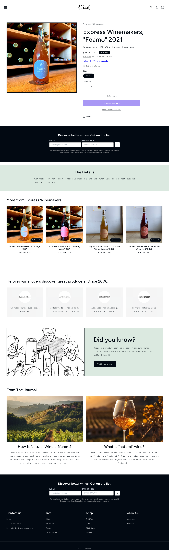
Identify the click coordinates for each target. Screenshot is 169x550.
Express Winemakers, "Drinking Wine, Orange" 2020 (104, 247)
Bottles (89, 519)
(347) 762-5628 (14, 524)
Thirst (88, 549)
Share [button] (88, 117)
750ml (90, 76)
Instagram (130, 519)
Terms (49, 528)
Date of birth (88, 140)
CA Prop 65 (51, 533)
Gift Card (91, 528)
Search (89, 533)
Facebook (130, 524)
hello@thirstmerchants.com (20, 528)
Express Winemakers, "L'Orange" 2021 (25, 247)
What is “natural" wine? (124, 446)
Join (88, 524)
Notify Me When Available (95, 61)
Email (52, 140)
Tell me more (104, 364)
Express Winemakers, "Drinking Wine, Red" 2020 (144, 247)
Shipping (87, 56)
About (49, 519)
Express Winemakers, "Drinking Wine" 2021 (64, 247)
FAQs (9, 519)
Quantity (87, 82)
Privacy (50, 524)
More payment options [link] (111, 109)
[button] (5, 7)
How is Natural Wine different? (45, 446)
